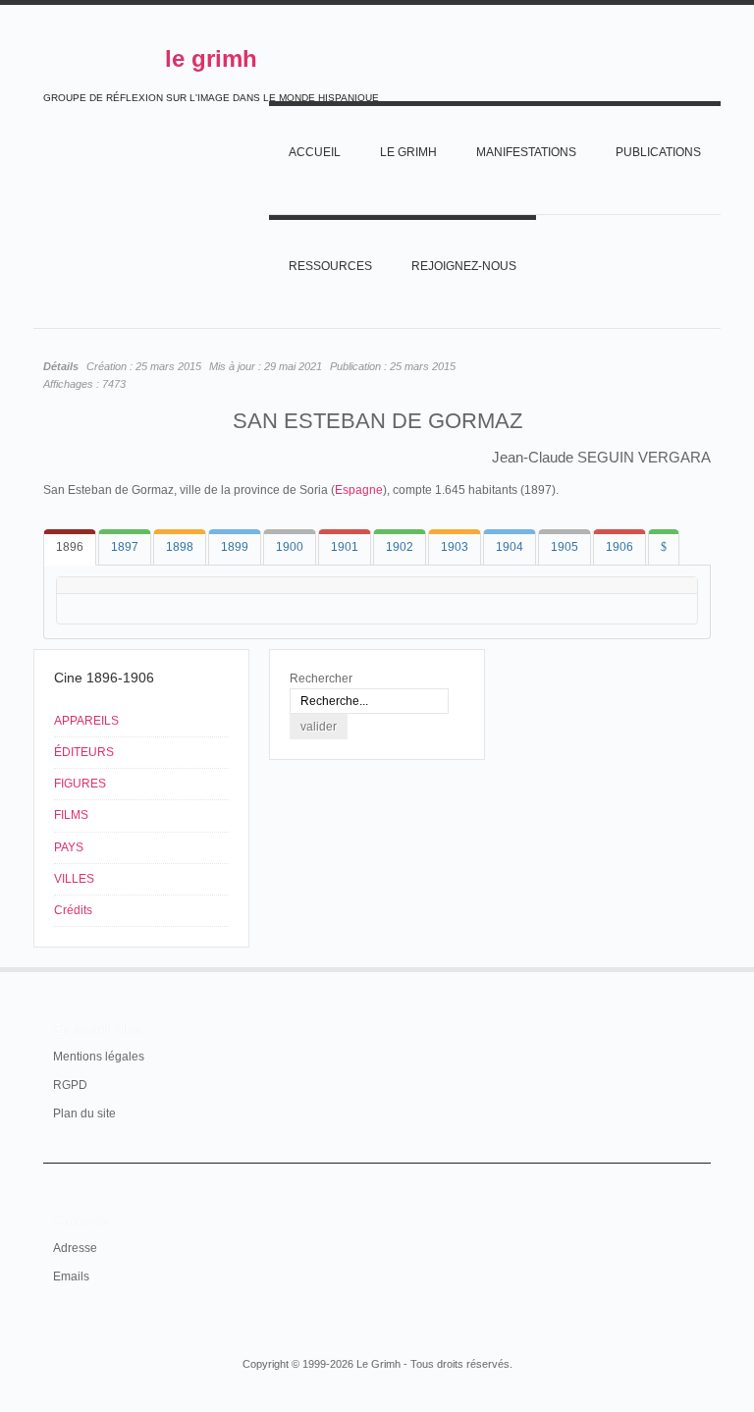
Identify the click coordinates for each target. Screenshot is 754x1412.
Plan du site (84, 1113)
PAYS (68, 847)
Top (699, 967)
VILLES (74, 879)
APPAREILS (86, 721)
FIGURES (80, 783)
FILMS (71, 815)
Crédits (73, 910)
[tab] (69, 547)
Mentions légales (98, 1056)
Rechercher (321, 678)
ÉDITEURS (84, 752)
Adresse (75, 1248)
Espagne (359, 490)
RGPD (70, 1085)
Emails (71, 1276)
